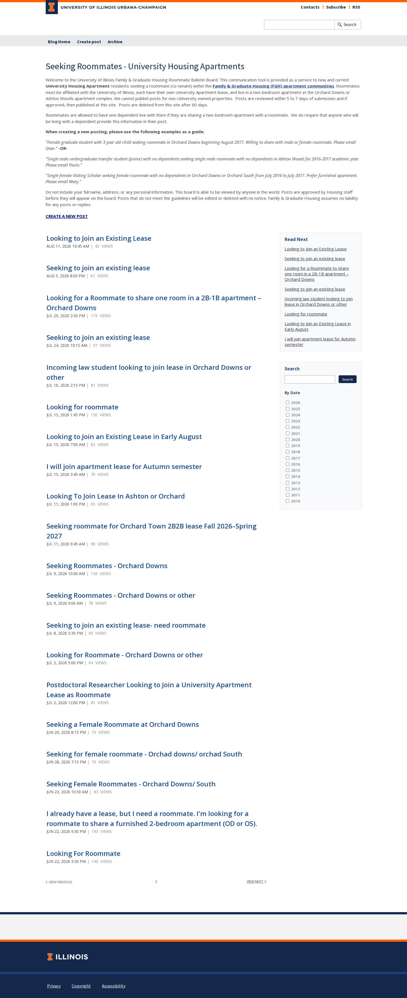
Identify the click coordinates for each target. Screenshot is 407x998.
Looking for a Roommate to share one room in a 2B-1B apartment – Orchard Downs (317, 273)
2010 (295, 501)
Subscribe (336, 7)
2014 (295, 476)
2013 (295, 482)
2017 (295, 458)
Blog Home (59, 42)
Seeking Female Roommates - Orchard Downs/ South (131, 783)
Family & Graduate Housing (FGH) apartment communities (273, 86)
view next (255, 881)
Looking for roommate (83, 406)
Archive (115, 42)
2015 (295, 470)
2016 (295, 464)
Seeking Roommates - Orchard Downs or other (121, 595)
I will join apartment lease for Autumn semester (124, 466)
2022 (295, 427)
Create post (89, 42)
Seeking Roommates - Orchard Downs (107, 565)
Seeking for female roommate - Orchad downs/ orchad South (144, 753)
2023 (295, 421)
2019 (295, 445)
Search (350, 25)
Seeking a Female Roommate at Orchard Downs (123, 724)
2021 (295, 433)
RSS (356, 7)
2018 (295, 451)
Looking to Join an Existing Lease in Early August (124, 436)
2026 (295, 402)
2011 (295, 494)
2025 (295, 408)
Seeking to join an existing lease (98, 267)
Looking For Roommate (83, 853)
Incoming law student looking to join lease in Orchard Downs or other (319, 301)
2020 (295, 439)
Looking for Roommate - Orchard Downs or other (125, 654)
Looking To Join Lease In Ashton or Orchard (116, 496)
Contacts (310, 7)
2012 (295, 488)
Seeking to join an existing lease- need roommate (126, 625)
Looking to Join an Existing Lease (99, 238)
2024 (295, 414)
